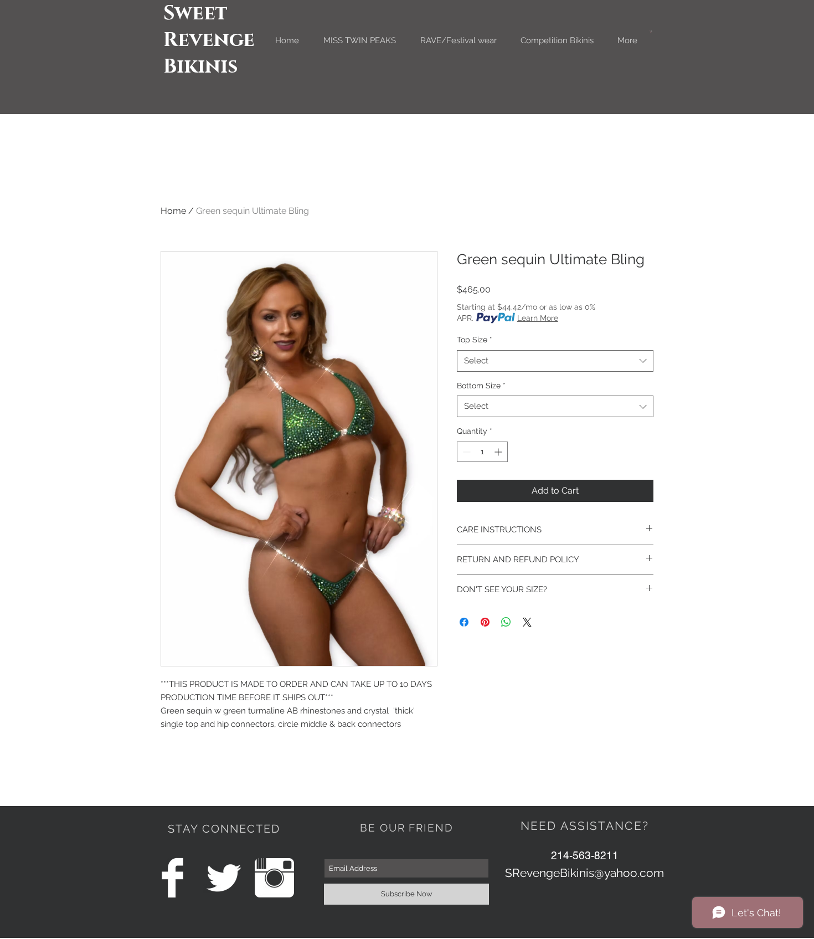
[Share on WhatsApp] (506, 622)
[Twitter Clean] (223, 878)
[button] (651, 31)
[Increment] (499, 451)
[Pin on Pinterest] (485, 622)
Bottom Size (481, 385)
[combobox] (555, 361)
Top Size (474, 339)
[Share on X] (527, 622)
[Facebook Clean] (172, 878)
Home (173, 211)
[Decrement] (465, 451)
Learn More (537, 318)
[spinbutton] (482, 451)
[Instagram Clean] (274, 878)
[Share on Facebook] (464, 622)
